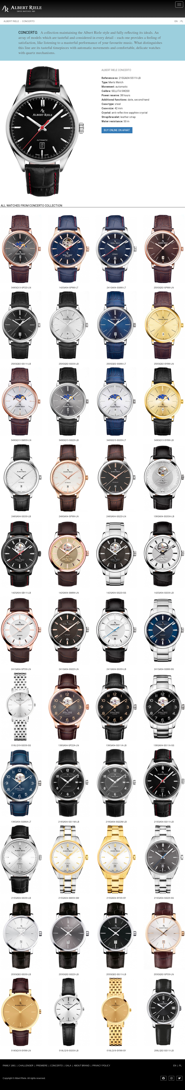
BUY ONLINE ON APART (117, 130)
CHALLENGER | (26, 1065)
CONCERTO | (57, 1065)
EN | (175, 1065)
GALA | (69, 1065)
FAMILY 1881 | (10, 1065)
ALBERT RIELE (11, 21)
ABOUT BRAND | (82, 1065)
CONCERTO (28, 21)
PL (181, 21)
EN (176, 21)
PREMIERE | (42, 1065)
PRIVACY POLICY (101, 1065)
